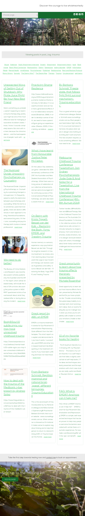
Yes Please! (10, 480)
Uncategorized (68, 73)
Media (5, 71)
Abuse (6, 65)
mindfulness (24, 71)
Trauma (58, 73)
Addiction (13, 65)
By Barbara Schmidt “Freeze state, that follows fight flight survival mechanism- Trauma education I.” (70, 95)
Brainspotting (32, 68)
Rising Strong (8, 73)
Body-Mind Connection (17, 68)
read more (18, 227)
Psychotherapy (36, 71)
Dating (41, 68)
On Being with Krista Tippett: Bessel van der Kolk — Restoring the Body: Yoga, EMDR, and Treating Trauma (41, 226)
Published (46, 71)
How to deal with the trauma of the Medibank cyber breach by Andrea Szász (14, 388)
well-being (78, 73)
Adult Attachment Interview (28, 65)
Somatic (17, 73)
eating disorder (59, 68)
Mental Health (14, 71)
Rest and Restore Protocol (72, 71)
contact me (51, 458)
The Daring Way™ (27, 73)
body (74, 65)
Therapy (51, 73)
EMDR (69, 68)
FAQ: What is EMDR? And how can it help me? (69, 395)
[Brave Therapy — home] (9, 6)
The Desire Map (41, 73)
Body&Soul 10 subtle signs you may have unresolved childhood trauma (14, 329)
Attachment (51, 65)
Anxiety (43, 65)
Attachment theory (64, 65)
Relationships (56, 71)
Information (76, 68)
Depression (49, 68)
